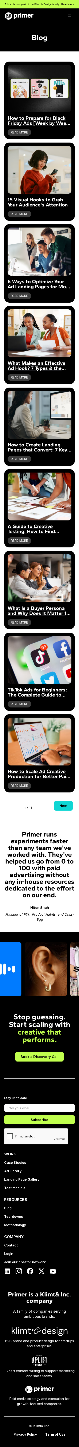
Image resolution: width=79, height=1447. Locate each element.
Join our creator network (25, 1262)
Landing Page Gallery (21, 1179)
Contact (11, 1245)
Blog (8, 1208)
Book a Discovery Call (39, 1057)
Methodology (15, 1225)
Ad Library (12, 1171)
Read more (67, 4)
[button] (70, 16)
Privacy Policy (25, 1434)
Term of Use (55, 1434)
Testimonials (14, 1188)
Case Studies (15, 1162)
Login (8, 1254)
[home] (19, 16)
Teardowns (13, 1216)
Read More (19, 132)
